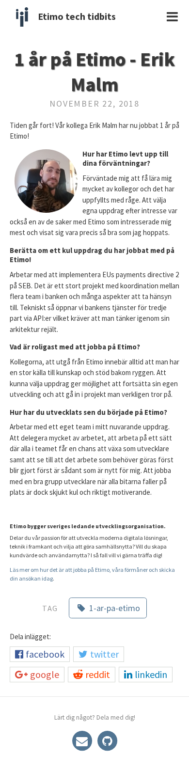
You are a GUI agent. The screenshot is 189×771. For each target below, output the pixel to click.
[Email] (82, 739)
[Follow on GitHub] (107, 739)
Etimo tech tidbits (77, 16)
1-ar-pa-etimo (113, 608)
